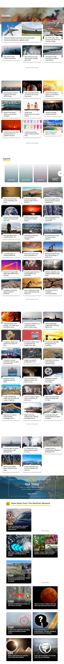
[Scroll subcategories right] (61, 173)
